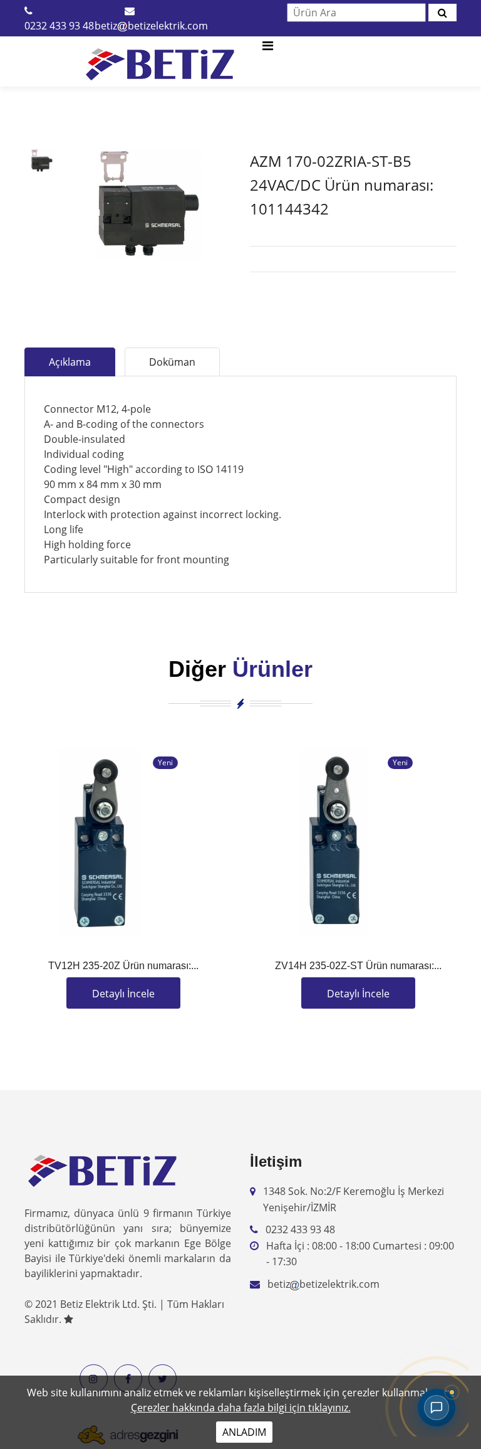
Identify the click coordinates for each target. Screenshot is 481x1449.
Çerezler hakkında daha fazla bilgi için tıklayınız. (241, 1407)
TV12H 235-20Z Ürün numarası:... (123, 965)
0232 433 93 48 (59, 26)
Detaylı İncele (123, 994)
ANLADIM (244, 1432)
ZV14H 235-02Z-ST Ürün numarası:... (358, 965)
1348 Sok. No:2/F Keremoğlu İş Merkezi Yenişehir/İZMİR (353, 1199)
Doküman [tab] (172, 362)
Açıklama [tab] (70, 362)
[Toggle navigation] (267, 48)
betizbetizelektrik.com (151, 26)
